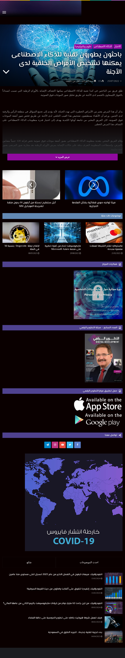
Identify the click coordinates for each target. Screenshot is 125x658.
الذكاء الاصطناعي (103, 46)
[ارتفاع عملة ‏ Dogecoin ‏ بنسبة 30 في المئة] (20, 232)
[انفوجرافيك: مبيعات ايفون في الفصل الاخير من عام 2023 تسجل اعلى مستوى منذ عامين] (114, 579)
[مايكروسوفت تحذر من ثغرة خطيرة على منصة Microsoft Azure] (62, 232)
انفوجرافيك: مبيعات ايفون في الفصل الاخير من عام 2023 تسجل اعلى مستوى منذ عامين (55, 574)
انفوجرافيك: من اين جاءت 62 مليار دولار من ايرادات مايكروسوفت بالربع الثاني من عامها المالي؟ (52, 603)
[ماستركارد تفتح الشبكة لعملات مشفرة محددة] (104, 232)
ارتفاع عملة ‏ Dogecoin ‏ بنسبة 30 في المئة (21, 247)
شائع (29, 562)
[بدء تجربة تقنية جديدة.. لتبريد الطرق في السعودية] (114, 637)
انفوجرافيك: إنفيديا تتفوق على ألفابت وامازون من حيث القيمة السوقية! (64, 589)
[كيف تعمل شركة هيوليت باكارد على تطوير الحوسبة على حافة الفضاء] (114, 622)
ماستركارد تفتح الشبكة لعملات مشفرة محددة (106, 247)
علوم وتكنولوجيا (83, 46)
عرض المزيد (63, 157)
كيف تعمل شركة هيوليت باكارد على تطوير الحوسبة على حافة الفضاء (65, 618)
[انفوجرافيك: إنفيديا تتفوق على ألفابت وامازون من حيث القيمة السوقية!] (114, 593)
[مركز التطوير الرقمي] (62, 12)
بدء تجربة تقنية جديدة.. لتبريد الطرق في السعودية (75, 632)
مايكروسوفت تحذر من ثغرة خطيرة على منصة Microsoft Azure (63, 247)
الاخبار (117, 46)
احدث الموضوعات (89, 562)
